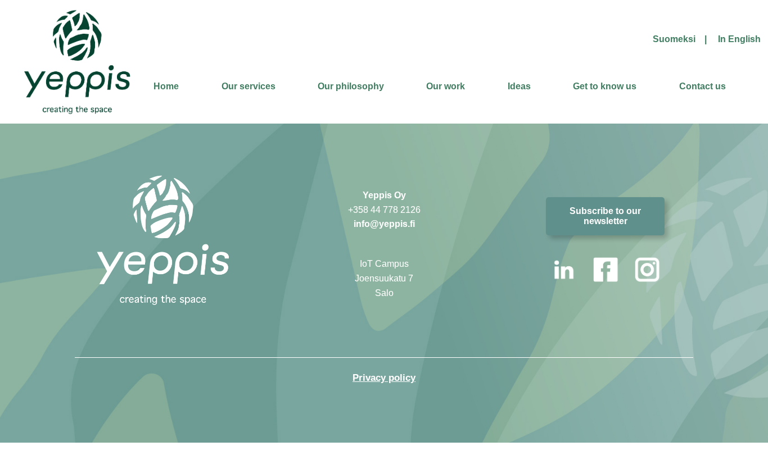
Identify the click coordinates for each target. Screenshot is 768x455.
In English (739, 39)
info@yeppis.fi (384, 224)
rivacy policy (387, 377)
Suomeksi (674, 39)
